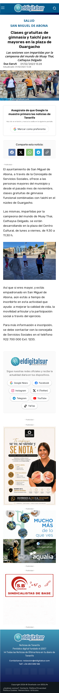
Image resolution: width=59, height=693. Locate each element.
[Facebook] (9, 671)
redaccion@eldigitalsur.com (36, 660)
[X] (42, 671)
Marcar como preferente (32, 129)
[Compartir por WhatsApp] (29, 152)
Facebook (44, 383)
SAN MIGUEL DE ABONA (29, 26)
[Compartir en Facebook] (11, 152)
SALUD (29, 21)
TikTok (31, 406)
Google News (21, 383)
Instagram (20, 390)
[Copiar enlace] (47, 152)
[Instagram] (17, 671)
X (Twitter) (42, 390)
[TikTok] (34, 671)
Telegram (21, 398)
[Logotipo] (29, 8)
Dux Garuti (10, 64)
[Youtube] (50, 671)
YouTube (41, 398)
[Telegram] (25, 671)
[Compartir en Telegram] (38, 152)
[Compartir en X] (20, 152)
